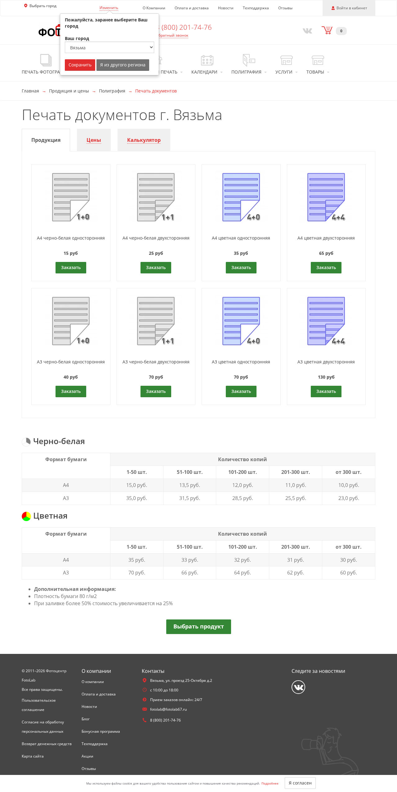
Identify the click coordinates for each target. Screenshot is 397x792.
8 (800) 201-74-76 (184, 27)
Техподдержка (256, 8)
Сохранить (80, 65)
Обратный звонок (172, 35)
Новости (226, 8)
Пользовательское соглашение (39, 705)
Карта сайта (33, 756)
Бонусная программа (101, 731)
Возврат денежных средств (47, 743)
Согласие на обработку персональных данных (43, 726)
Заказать (71, 267)
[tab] (46, 140)
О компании (93, 681)
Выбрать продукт (198, 626)
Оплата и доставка (192, 8)
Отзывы (285, 8)
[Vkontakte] (306, 30)
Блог (86, 719)
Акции (87, 756)
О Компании (154, 8)
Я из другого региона (122, 65)
